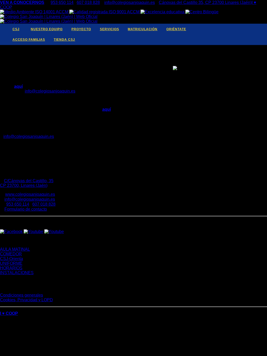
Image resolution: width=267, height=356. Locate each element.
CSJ (16, 29)
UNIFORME (11, 263)
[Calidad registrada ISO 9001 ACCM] (105, 12)
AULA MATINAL (15, 249)
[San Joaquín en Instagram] (253, 29)
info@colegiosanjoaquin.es (129, 2)
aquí (18, 86)
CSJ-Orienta (11, 258)
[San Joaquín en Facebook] (227, 29)
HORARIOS (11, 268)
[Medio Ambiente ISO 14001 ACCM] (34, 12)
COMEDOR (11, 254)
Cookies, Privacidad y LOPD (26, 300)
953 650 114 (62, 2)
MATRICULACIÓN (142, 29)
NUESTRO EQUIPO (47, 29)
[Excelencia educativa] (163, 12)
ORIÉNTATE (176, 29)
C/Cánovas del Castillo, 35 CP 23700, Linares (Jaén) (26, 183)
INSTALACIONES (17, 273)
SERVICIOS (109, 29)
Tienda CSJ (64, 39)
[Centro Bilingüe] (202, 12)
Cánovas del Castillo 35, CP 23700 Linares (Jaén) (205, 2)
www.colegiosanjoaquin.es (30, 194)
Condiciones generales (21, 295)
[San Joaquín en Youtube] (240, 29)
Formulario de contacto (25, 209)
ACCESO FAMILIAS (29, 39)
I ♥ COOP (9, 313)
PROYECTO (81, 29)
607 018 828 (88, 2)
